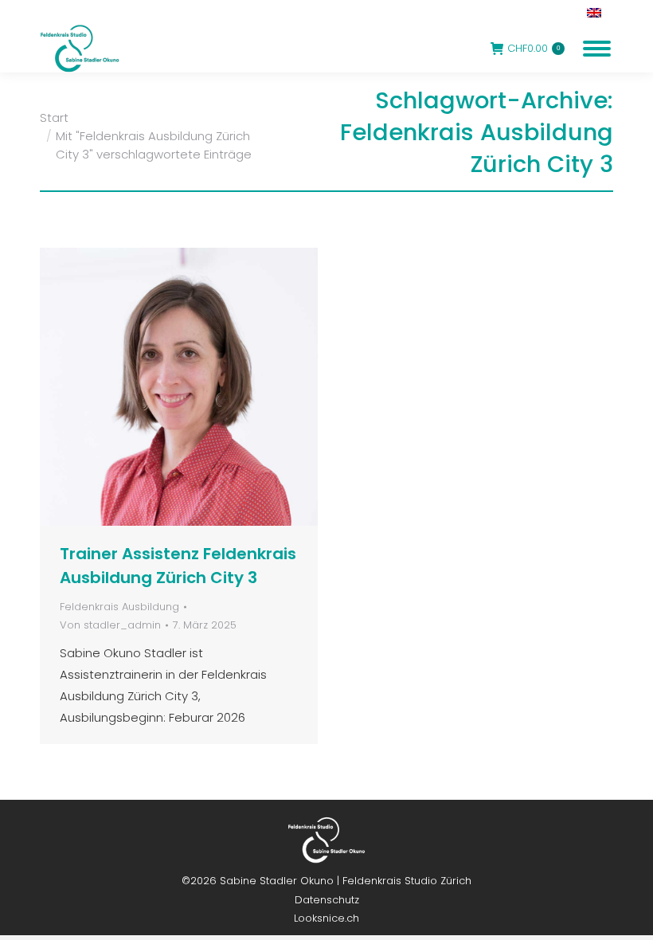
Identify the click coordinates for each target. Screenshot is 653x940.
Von (110, 625)
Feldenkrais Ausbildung (119, 606)
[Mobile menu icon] (597, 48)
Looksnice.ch (326, 918)
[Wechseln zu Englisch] (596, 12)
